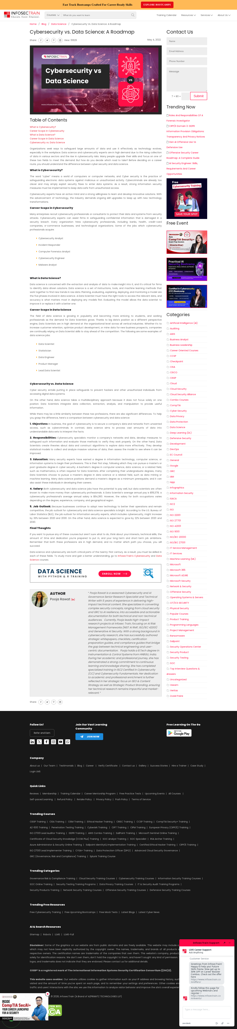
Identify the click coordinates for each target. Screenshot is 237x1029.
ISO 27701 (175, 520)
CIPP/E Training (187, 844)
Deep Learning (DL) (181, 432)
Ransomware (177, 635)
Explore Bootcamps (157, 5)
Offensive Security (180, 591)
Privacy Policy (103, 799)
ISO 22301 (175, 515)
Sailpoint (175, 641)
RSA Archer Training (161, 839)
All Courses (174, 793)
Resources (187, 15)
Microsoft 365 (177, 570)
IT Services (176, 553)
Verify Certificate (108, 765)
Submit (199, 96)
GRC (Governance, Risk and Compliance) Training (58, 856)
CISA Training (56, 821)
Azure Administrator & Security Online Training (56, 844)
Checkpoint (176, 361)
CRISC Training (124, 821)
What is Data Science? (42, 134)
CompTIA (175, 405)
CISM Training (75, 821)
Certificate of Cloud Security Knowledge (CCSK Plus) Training (64, 839)
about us (223, 15)
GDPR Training (76, 833)
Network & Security (180, 586)
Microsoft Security (180, 581)
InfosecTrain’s (125, 556)
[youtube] (60, 742)
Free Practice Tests (130, 793)
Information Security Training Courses (179, 878)
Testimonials (66, 765)
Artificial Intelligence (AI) (184, 323)
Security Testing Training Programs (76, 884)
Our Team (49, 765)
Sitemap (34, 934)
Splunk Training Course (102, 856)
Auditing (174, 328)
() (73, 599)
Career (90, 765)
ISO (172, 509)
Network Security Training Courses (82, 890)
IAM (172, 476)
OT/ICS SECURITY (179, 602)
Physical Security (179, 608)
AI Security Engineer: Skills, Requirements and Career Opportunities (182, 169)
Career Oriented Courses (184, 350)
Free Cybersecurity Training (45, 912)
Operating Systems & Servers (186, 597)
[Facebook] (40, 40)
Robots (47, 934)
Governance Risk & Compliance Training (52, 878)
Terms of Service (141, 799)
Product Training (179, 619)
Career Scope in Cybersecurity (47, 130)
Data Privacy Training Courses (116, 884)
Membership (50, 793)
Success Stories (159, 765)
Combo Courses (179, 399)
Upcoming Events (155, 793)
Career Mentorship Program (100, 793)
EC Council (176, 454)
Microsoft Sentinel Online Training (158, 833)
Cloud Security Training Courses (97, 878)
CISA (172, 367)
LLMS (57, 934)
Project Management (182, 630)
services (205, 15)
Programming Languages (184, 624)
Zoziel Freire (176, 696)
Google (174, 465)
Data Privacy (177, 416)
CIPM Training (137, 827)
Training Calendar (167, 15)
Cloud (173, 383)
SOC (172, 663)
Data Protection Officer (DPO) (113, 850)
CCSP (173, 356)
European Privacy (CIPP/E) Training (168, 827)
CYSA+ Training (84, 850)
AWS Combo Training (100, 833)
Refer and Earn (42, 733)
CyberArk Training (97, 827)
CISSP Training (38, 821)
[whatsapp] (67, 742)
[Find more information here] (207, 983)
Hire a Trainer (179, 765)
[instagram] (53, 742)
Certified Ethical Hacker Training (157, 844)
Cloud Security (178, 388)
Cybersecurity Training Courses (136, 878)
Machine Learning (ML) (183, 559)
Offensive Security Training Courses (125, 890)
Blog (44, 24)
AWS (172, 334)
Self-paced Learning (41, 799)
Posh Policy (121, 799)
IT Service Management (183, 548)
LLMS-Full (69, 934)
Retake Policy (84, 799)
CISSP (173, 378)
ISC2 (172, 504)
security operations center (185, 646)
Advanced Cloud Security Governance (156, 850)
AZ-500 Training (39, 827)
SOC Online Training (41, 884)
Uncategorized (178, 679)
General (174, 460)
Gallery (142, 765)
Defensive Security (180, 438)
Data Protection (179, 421)
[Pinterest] (53, 40)
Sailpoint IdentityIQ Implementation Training (111, 844)
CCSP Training (144, 821)
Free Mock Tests (108, 912)
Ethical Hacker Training (100, 821)
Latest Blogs (128, 912)
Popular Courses (179, 613)
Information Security (181, 493)
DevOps (174, 449)
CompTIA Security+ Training (172, 821)
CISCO (173, 372)
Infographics (177, 487)
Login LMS (35, 771)
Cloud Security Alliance (183, 394)
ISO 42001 (175, 526)
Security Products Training (44, 890)
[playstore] (179, 733)
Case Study (196, 765)
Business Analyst (179, 339)
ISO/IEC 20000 (178, 537)
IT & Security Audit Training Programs (158, 884)
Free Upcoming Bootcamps (80, 912)
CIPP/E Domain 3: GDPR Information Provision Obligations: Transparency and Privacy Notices (186, 131)
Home (33, 24)
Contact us (128, 765)
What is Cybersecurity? (43, 127)
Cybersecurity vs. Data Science (47, 142)
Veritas (174, 690)
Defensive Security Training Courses (170, 890)
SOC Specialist (138, 839)
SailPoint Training (125, 833)
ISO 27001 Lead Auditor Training (47, 833)
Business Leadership (181, 345)
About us (35, 765)
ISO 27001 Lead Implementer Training (51, 850)
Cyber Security (178, 410)
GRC (172, 471)
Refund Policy (64, 799)
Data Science (58, 24)
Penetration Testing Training (68, 827)
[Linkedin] (32, 742)
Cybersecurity (142, 556)
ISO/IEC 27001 (177, 542)
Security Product (179, 652)
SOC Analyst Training (114, 839)
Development (178, 443)
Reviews (34, 793)
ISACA (173, 498)
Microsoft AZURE (179, 575)
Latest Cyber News (149, 912)
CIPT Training (119, 827)
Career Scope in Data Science (47, 138)
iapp (172, 482)
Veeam (174, 685)
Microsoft (175, 564)
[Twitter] (47, 40)
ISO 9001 (174, 531)
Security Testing (179, 657)
